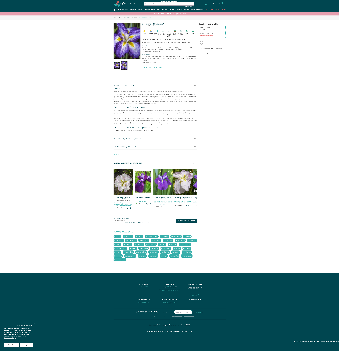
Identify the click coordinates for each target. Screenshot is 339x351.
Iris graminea (153, 256)
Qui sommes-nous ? (153, 331)
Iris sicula (117, 252)
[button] (206, 4)
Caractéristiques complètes (149, 62)
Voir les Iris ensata (158, 67)
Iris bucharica (128, 236)
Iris (129, 17)
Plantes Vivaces (122, 17)
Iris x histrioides (187, 256)
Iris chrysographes (152, 236)
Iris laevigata (192, 240)
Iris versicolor (153, 252)
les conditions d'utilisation (189, 315)
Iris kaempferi (168, 240)
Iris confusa (118, 256)
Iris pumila (133, 248)
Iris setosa (177, 248)
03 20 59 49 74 (173, 286)
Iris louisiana (127, 244)
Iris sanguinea (165, 248)
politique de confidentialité (177, 315)
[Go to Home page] (124, 4)
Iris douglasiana (130, 256)
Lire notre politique (10, 338)
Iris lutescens (139, 244)
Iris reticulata (143, 248)
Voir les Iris (146, 67)
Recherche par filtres (189, 6)
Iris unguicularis (141, 252)
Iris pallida (162, 244)
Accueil (115, 17)
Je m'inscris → (198, 312)
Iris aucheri (175, 252)
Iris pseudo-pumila (120, 248)
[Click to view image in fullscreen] (127, 41)
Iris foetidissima (131, 240)
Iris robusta (154, 248)
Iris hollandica (156, 240)
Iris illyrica (164, 256)
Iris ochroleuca (151, 244)
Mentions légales (183, 331)
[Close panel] (34, 323)
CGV (191, 331)
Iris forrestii (142, 256)
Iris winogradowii (119, 260)
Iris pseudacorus (185, 244)
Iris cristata (164, 236)
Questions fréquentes (168, 331)
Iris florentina (118, 240)
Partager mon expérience (187, 221)
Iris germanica (143, 240)
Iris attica (117, 236)
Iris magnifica (174, 256)
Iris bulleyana (186, 252)
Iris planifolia (173, 244)
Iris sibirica (186, 248)
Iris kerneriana (180, 240)
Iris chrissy (139, 236)
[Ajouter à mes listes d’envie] (201, 43)
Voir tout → (194, 164)
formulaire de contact (170, 287)
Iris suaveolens (128, 252)
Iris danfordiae (176, 236)
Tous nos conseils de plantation (151, 51)
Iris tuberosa (165, 252)
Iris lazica (117, 244)
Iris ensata (134, 17)
